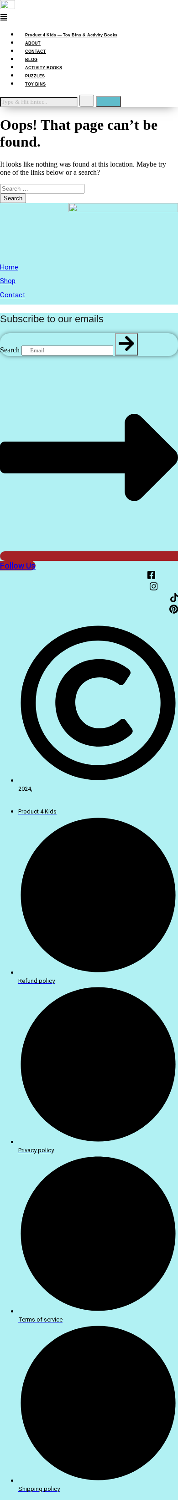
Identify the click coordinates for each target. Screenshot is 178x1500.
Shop (8, 281)
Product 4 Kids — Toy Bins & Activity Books (71, 35)
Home (9, 267)
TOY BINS (35, 84)
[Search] (126, 344)
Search (10, 350)
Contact (12, 295)
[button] (89, 18)
